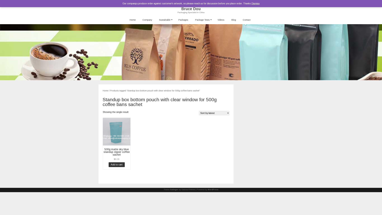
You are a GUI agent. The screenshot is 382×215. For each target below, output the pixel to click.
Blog (233, 20)
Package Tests (202, 20)
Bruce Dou (191, 9)
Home (133, 20)
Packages (183, 20)
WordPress (213, 190)
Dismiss (255, 3)
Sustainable (164, 20)
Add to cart (117, 164)
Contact (247, 20)
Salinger (174, 190)
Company (147, 20)
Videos (221, 20)
